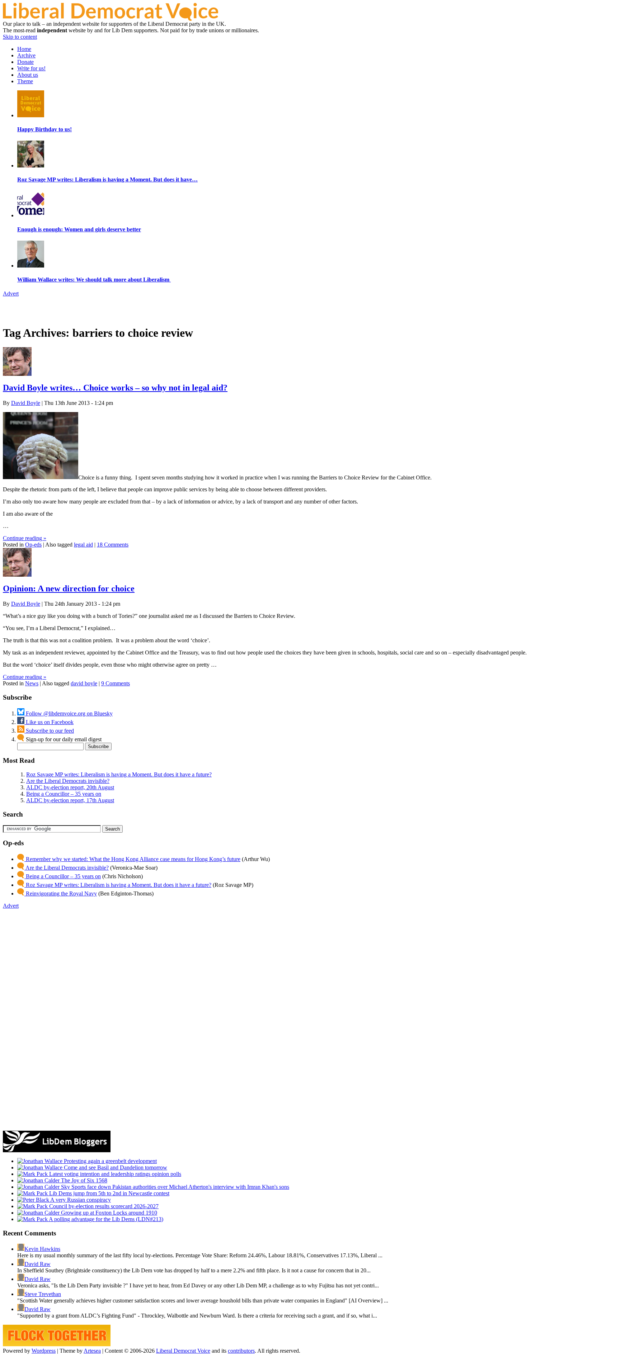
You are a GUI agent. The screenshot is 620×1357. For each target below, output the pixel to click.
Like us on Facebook (49, 722)
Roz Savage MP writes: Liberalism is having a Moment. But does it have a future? (119, 774)
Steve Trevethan (42, 1294)
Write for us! (31, 68)
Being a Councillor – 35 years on (63, 794)
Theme (25, 81)
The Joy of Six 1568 (83, 1180)
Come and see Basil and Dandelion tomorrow (114, 1167)
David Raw (37, 1264)
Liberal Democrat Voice (183, 1351)
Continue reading (24, 538)
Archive (26, 55)
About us (27, 75)
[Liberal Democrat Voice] (110, 19)
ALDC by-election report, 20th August (70, 787)
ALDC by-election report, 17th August (70, 800)
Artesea (92, 1351)
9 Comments (115, 683)
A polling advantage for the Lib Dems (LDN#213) (105, 1219)
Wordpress (44, 1351)
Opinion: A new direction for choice (69, 588)
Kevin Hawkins (42, 1249)
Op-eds (33, 545)
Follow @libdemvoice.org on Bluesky (68, 713)
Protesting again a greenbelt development (109, 1161)
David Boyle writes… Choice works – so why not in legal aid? (115, 387)
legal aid (83, 545)
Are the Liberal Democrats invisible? (67, 781)
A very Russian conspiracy (80, 1200)
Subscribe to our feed (49, 731)
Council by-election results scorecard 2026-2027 (103, 1206)
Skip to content (20, 37)
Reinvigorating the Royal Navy (60, 893)
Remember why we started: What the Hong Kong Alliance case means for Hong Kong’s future (132, 859)
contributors (241, 1351)
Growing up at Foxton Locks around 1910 (108, 1213)
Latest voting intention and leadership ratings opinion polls (114, 1174)
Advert (11, 293)
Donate (25, 62)
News (31, 683)
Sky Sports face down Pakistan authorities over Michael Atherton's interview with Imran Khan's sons (174, 1187)
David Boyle (25, 403)
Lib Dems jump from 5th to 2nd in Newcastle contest (108, 1193)
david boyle (84, 683)
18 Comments (112, 545)
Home (24, 49)
